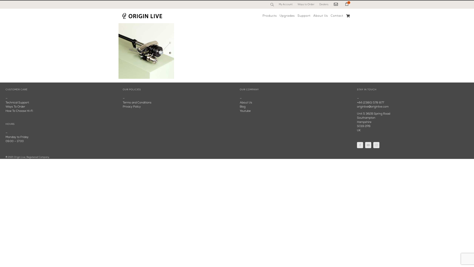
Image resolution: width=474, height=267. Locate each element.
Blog (243, 107)
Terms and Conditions (137, 102)
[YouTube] (368, 145)
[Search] (272, 5)
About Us (246, 102)
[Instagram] (376, 145)
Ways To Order (15, 107)
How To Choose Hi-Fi (19, 111)
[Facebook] (360, 145)
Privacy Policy (132, 107)
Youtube (245, 111)
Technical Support (17, 102)
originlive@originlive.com (373, 107)
